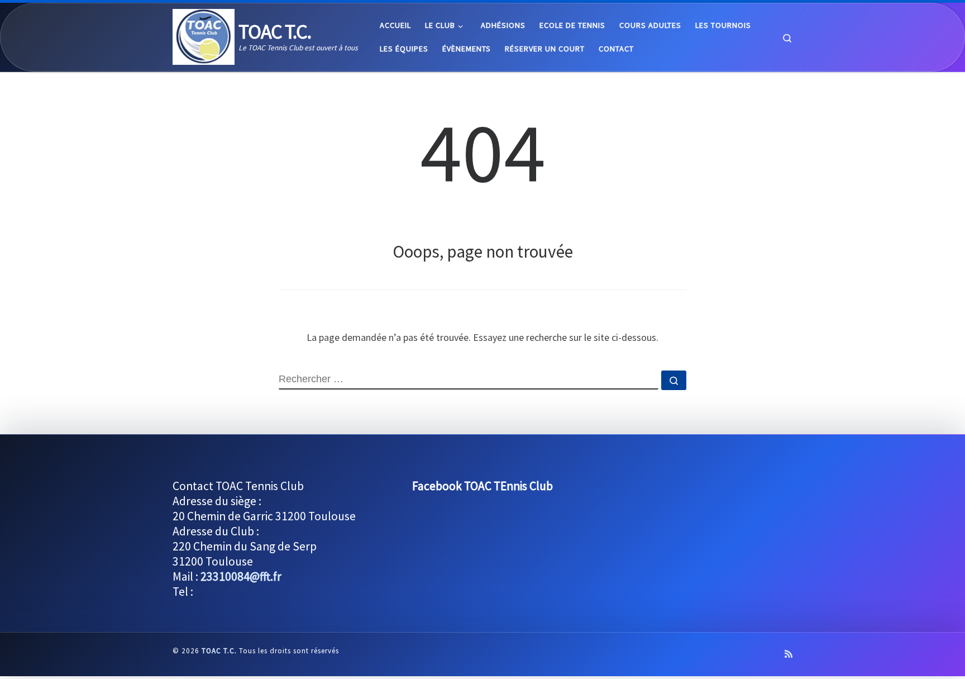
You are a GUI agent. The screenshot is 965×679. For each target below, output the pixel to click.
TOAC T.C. (219, 651)
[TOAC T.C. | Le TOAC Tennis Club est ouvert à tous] (204, 35)
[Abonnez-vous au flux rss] (788, 654)
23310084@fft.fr (240, 576)
